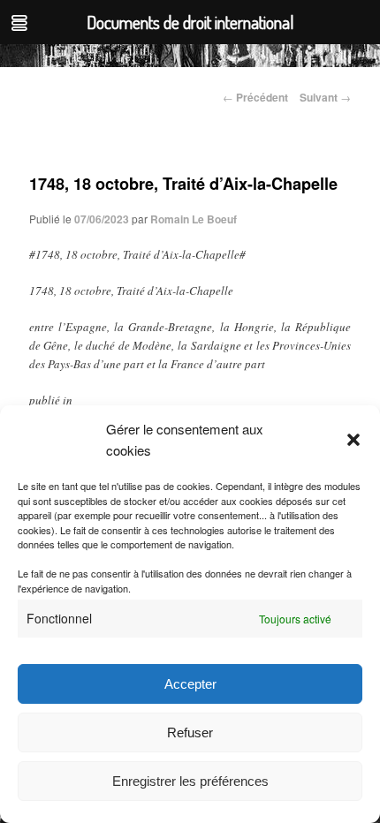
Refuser (190, 732)
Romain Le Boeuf (193, 219)
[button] (353, 440)
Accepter (190, 683)
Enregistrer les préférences (190, 781)
